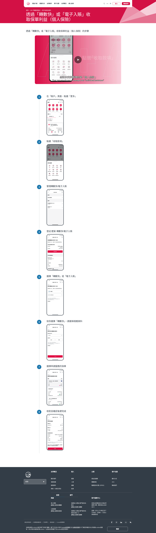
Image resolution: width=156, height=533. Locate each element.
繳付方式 (114, 478)
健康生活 (42, 3)
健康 (72, 478)
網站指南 (52, 522)
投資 (72, 488)
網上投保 (71, 3)
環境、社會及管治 (56, 488)
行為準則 (45, 522)
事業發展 (53, 482)
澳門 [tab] (71, 495)
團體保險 (94, 482)
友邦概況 (63, 3)
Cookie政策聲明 (61, 522)
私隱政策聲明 (76, 527)
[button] (78, 59)
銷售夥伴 (53, 485)
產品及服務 (95, 478)
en (107, 3)
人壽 (72, 482)
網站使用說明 (28, 522)
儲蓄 (72, 485)
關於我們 (53, 478)
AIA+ (113, 482)
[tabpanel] (91, 507)
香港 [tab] (57, 495)
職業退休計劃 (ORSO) (98, 485)
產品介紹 (34, 3)
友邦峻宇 (49, 3)
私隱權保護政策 (37, 522)
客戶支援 (56, 3)
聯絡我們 (114, 485)
